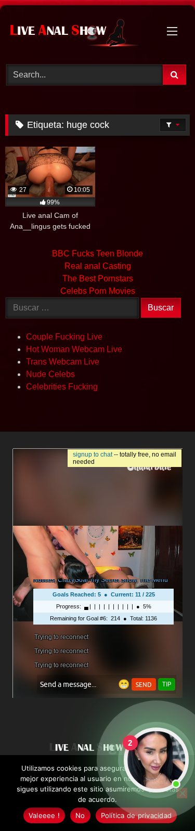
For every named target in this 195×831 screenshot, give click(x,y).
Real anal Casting (97, 266)
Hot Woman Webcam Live (74, 349)
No (80, 815)
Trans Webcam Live (62, 361)
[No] (182, 793)
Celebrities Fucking (62, 386)
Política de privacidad (136, 815)
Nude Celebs (50, 374)
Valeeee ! (44, 815)
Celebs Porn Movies (97, 291)
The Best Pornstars (97, 278)
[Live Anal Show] (80, 33)
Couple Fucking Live (64, 336)
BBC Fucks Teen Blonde (97, 253)
